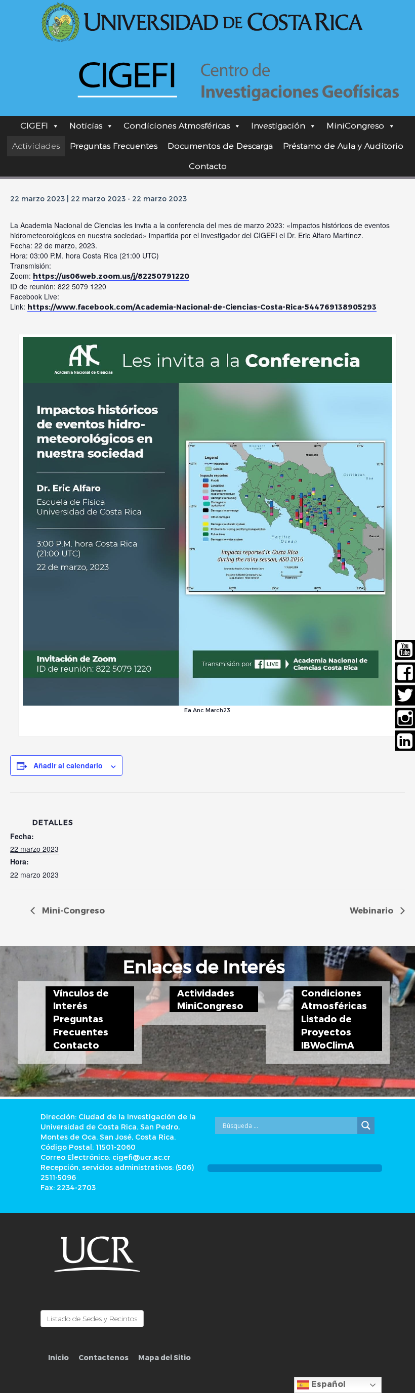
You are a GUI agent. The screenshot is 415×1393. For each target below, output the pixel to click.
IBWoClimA (327, 1044)
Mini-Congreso (72, 910)
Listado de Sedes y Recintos (92, 1318)
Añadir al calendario (68, 765)
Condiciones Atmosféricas (176, 125)
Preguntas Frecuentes (113, 146)
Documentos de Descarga (220, 146)
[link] (202, 307)
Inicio (58, 1357)
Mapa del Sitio (164, 1357)
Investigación (278, 125)
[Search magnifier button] (366, 1125)
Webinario (372, 910)
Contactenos (103, 1357)
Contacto (208, 166)
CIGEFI (34, 125)
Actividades (36, 146)
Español (327, 1383)
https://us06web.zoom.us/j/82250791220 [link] (111, 276)
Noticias (85, 125)
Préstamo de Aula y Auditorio (343, 146)
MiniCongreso (355, 125)
